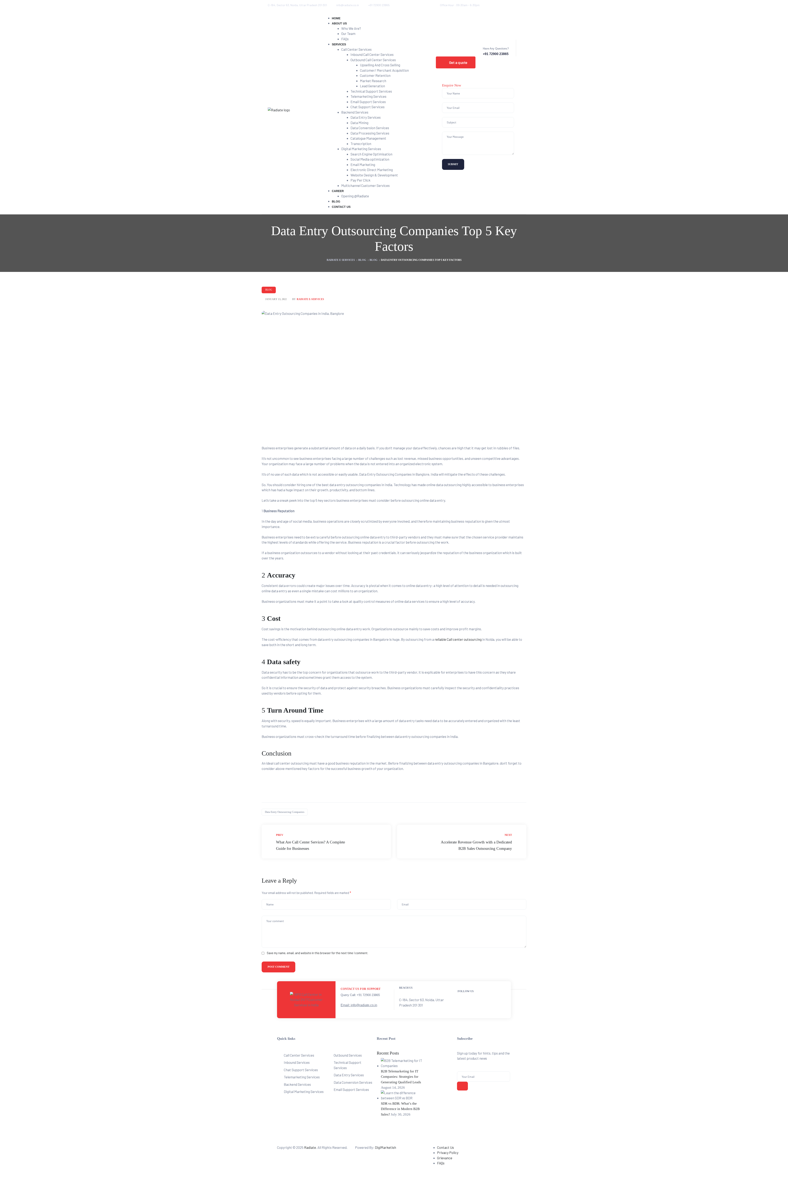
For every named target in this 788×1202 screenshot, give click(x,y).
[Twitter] (507, 5)
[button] (455, 62)
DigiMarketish (385, 1147)
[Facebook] (491, 5)
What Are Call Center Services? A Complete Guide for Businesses (326, 841)
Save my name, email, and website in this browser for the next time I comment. (317, 953)
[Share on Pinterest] (515, 812)
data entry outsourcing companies (284, 812)
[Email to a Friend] (519, 812)
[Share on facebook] (490, 812)
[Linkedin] (499, 5)
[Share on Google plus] (510, 812)
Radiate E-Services (310, 299)
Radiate (310, 1147)
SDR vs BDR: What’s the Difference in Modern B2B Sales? (400, 1109)
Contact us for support (360, 988)
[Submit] (462, 1086)
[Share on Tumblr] (505, 812)
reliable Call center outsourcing (458, 639)
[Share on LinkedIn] (500, 812)
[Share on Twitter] (495, 812)
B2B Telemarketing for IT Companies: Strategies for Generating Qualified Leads (401, 1076)
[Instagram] (516, 5)
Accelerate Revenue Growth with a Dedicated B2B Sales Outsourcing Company (461, 841)
